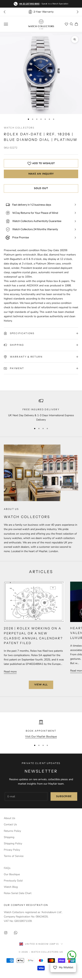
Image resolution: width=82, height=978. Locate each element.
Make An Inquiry (41, 174)
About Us (9, 818)
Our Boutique (12, 874)
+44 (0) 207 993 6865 (29, 3)
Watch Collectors (19, 127)
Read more (10, 671)
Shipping (9, 837)
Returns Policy (12, 831)
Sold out (41, 188)
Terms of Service (13, 856)
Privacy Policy (12, 850)
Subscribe (64, 796)
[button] (77, 11)
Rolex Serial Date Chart (17, 893)
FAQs (7, 868)
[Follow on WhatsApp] (16, 933)
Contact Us (10, 824)
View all (40, 684)
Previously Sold (13, 880)
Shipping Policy (13, 843)
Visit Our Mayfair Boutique (41, 736)
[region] (41, 410)
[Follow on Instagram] (6, 933)
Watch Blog (11, 887)
